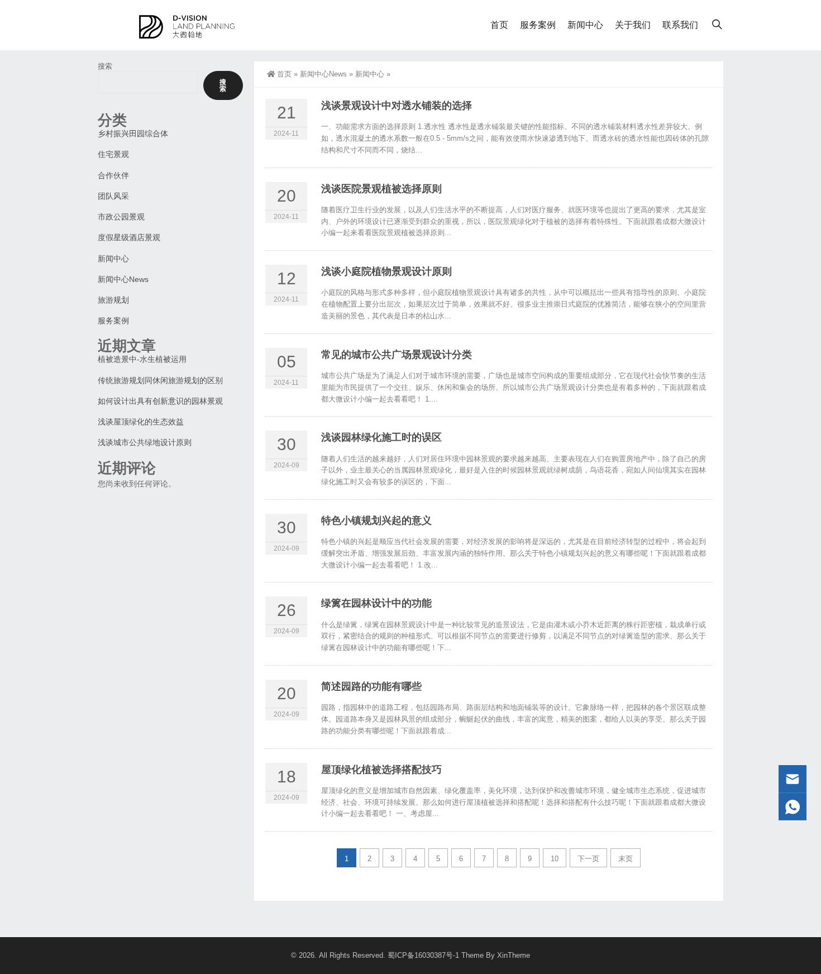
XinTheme (513, 955)
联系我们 (680, 25)
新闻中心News (323, 74)
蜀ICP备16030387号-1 (423, 955)
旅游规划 (113, 299)
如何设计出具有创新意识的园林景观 (160, 401)
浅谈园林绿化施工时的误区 (381, 437)
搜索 (105, 66)
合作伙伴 (113, 175)
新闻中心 (585, 25)
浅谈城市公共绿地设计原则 (145, 442)
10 (555, 858)
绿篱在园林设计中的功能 (376, 603)
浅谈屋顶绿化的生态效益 (141, 421)
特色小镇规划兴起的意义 (376, 520)
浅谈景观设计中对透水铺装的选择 (396, 105)
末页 (625, 858)
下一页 (588, 858)
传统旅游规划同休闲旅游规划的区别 (160, 380)
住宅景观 (113, 154)
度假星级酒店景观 (129, 237)
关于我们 (633, 25)
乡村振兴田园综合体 (133, 133)
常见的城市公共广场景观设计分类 (396, 354)
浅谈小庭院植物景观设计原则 (386, 271)
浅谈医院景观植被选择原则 (381, 188)
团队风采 (113, 196)
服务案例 (538, 25)
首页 (499, 25)
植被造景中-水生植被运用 (142, 359)
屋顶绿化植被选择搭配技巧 (381, 769)
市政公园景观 (121, 216)
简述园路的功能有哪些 (371, 686)
